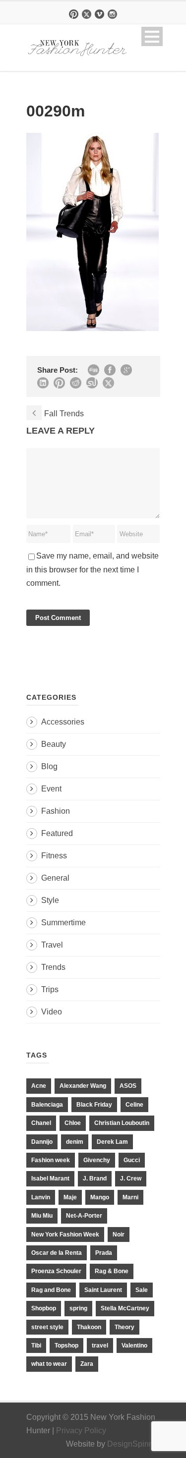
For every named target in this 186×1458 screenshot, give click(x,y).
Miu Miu (42, 1215)
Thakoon (89, 1327)
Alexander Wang (83, 1085)
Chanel (41, 1123)
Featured (57, 833)
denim (74, 1141)
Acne (38, 1085)
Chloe (72, 1123)
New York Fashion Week (65, 1234)
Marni (130, 1197)
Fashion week (50, 1160)
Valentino (134, 1345)
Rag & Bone (111, 1271)
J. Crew (130, 1178)
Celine (134, 1104)
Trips (50, 989)
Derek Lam (112, 1141)
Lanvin (40, 1197)
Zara (86, 1363)
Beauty (53, 744)
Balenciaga (47, 1104)
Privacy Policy (81, 1430)
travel (100, 1345)
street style (47, 1327)
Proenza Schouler (56, 1271)
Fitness (54, 855)
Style (50, 900)
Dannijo (42, 1141)
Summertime (63, 922)
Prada (103, 1252)
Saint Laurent (103, 1290)
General (55, 878)
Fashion (55, 811)
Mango (99, 1197)
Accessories (62, 722)
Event (51, 789)
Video (51, 1012)
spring (78, 1308)
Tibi (36, 1345)
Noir (118, 1234)
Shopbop (43, 1308)
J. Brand (95, 1178)
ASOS (128, 1085)
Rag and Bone (51, 1290)
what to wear (49, 1363)
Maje (70, 1197)
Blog (49, 766)
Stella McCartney (125, 1308)
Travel (52, 945)
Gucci (132, 1160)
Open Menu (152, 36)
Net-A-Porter (84, 1215)
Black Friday (94, 1104)
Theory (124, 1327)
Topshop (66, 1345)
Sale (141, 1290)
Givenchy (96, 1160)
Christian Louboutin (121, 1123)
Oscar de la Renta (56, 1252)
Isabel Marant (50, 1178)
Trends (53, 967)
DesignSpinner (133, 1444)
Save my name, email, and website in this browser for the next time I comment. (92, 569)
